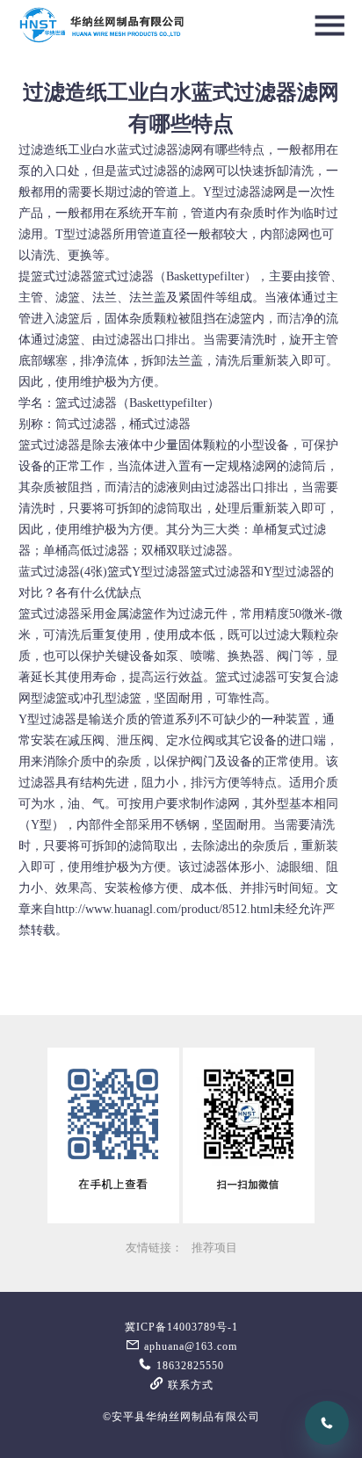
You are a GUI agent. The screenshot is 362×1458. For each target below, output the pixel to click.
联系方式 (189, 1385)
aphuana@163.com (189, 1346)
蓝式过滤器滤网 (160, 149)
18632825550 (188, 1366)
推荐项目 (214, 1248)
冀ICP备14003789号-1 (181, 1327)
